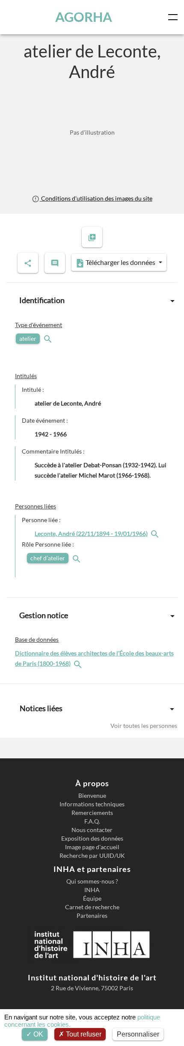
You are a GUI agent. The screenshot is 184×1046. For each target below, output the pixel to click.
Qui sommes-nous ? (92, 881)
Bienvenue (92, 796)
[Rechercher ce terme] (49, 338)
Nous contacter (92, 830)
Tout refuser (82, 1034)
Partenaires (92, 916)
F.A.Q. (92, 821)
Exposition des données (92, 838)
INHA (92, 890)
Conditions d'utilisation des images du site (96, 198)
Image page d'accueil (92, 847)
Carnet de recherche (92, 907)
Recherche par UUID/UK (92, 856)
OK (37, 1034)
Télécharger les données (120, 262)
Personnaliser (138, 1034)
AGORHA (83, 17)
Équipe (92, 898)
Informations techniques (92, 804)
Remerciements (92, 813)
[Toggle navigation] (174, 17)
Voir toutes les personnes (143, 725)
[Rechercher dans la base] (79, 663)
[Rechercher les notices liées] (156, 533)
